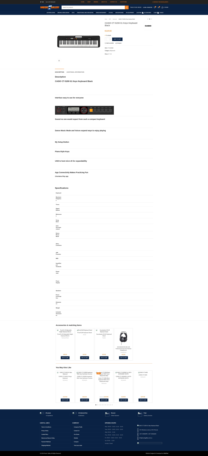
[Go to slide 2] (97, 404)
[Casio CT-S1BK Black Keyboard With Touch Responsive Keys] (104, 374)
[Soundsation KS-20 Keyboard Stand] (104, 331)
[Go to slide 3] (99, 404)
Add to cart (117, 39)
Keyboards (115, 19)
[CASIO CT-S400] (143, 372)
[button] (65, 357)
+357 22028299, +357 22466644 (147, 434)
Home (106, 19)
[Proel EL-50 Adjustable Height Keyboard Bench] (65, 331)
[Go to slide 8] (107, 404)
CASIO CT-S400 (143, 375)
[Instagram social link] (43, 2)
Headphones (123, 352)
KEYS (110, 19)
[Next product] (152, 19)
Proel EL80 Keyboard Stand (84, 332)
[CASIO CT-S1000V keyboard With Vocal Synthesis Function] (85, 373)
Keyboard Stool (65, 338)
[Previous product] (148, 19)
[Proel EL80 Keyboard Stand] (85, 330)
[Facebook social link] (41, 2)
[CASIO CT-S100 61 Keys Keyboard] (65, 373)
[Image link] (148, 425)
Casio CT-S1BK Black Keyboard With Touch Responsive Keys (104, 379)
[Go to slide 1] (95, 404)
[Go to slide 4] (100, 404)
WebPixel (166, 453)
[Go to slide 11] (112, 404)
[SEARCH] (127, 7)
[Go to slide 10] (110, 404)
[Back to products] (150, 19)
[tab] (59, 71)
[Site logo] (50, 7)
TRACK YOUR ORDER (135, 7)
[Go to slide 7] (105, 404)
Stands (84, 334)
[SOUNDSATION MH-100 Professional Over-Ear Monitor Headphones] (123, 338)
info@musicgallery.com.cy (145, 438)
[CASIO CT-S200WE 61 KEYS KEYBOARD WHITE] (123, 373)
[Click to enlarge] (59, 61)
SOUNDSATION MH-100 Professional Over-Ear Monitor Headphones (123, 348)
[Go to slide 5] (102, 404)
